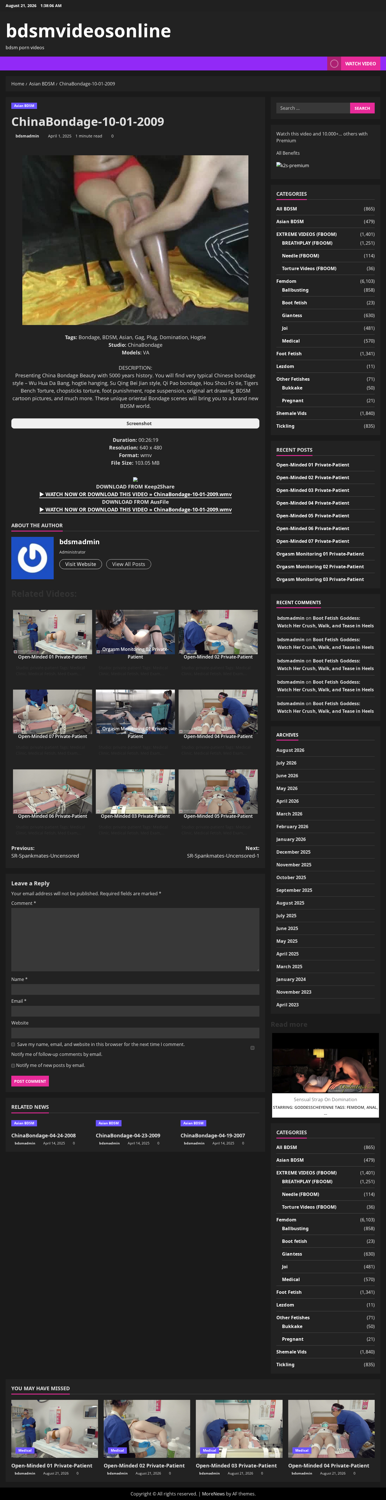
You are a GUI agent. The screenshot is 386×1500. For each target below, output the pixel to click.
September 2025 (294, 890)
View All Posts (128, 564)
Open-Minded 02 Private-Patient (218, 657)
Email (19, 1001)
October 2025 (291, 877)
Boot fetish (294, 303)
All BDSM (286, 209)
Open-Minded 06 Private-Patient (52, 816)
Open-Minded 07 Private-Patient (52, 736)
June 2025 (287, 928)
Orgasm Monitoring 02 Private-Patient (320, 566)
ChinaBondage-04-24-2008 (43, 1135)
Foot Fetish (289, 353)
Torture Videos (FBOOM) (309, 268)
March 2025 (289, 966)
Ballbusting (295, 290)
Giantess (292, 315)
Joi (285, 328)
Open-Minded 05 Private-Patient (218, 816)
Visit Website (80, 564)
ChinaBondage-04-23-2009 (128, 1135)
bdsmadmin (27, 136)
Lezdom (285, 366)
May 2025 (287, 941)
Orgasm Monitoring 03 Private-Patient (320, 579)
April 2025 (287, 954)
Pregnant (292, 400)
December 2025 (293, 852)
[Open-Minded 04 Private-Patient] (331, 1429)
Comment (23, 903)
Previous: (45, 852)
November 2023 (293, 992)
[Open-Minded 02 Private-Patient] (147, 1429)
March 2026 (289, 814)
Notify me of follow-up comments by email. (56, 1054)
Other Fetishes (293, 379)
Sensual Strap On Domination (325, 1099)
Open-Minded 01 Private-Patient (52, 657)
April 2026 (287, 801)
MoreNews (213, 1494)
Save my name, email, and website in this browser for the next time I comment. (101, 1044)
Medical (291, 341)
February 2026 (292, 826)
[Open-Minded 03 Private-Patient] (239, 1429)
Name (19, 979)
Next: (223, 852)
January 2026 (291, 839)
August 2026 (290, 750)
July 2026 (286, 763)
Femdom (286, 281)
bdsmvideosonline (88, 30)
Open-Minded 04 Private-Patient (218, 736)
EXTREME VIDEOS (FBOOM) (306, 234)
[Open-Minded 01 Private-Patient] (54, 1429)
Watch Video (360, 64)
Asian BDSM (24, 105)
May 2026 (287, 788)
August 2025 (290, 903)
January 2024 (291, 979)
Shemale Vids (291, 413)
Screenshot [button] (139, 423)
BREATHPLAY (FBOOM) (307, 243)
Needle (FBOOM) (300, 256)
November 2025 (293, 865)
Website (20, 1023)
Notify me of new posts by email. (50, 1065)
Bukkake (292, 388)
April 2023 (287, 1005)
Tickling (285, 426)
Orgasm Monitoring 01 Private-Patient (320, 554)
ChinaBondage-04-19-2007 (213, 1135)
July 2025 (286, 916)
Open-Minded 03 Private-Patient (135, 816)
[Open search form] (321, 63)
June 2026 (287, 775)
